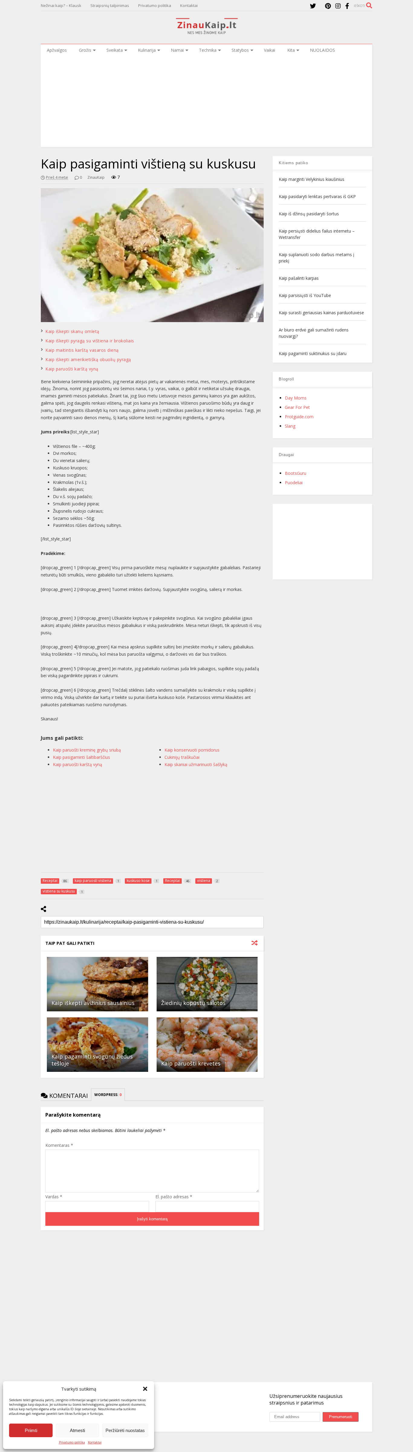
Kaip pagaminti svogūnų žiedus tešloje (92, 1060)
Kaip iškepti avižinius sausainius (93, 1003)
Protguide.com (299, 416)
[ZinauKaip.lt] (206, 32)
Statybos (240, 50)
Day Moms (296, 398)
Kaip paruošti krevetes (190, 1063)
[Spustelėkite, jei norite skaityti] (97, 984)
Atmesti (77, 1430)
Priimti (31, 1430)
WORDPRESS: (108, 1094)
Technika (207, 50)
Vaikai (269, 50)
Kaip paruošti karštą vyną (72, 369)
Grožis (85, 50)
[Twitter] (313, 6)
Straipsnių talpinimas (109, 5)
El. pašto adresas (173, 1196)
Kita (291, 50)
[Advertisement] (206, 101)
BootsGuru (295, 473)
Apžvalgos (57, 50)
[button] (145, 1389)
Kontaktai (95, 1442)
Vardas (53, 1196)
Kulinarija (147, 50)
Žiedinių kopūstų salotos (193, 1003)
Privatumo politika (72, 1442)
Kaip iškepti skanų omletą (72, 331)
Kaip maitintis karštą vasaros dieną (82, 350)
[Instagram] (338, 6)
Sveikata (114, 50)
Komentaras (59, 1145)
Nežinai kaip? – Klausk (61, 5)
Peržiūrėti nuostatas (125, 1430)
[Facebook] (347, 6)
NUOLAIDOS (322, 50)
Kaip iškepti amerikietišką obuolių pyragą (88, 359)
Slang (290, 426)
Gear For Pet (297, 407)
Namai (177, 50)
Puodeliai (294, 482)
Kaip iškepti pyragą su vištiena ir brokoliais (89, 341)
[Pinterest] (328, 6)
